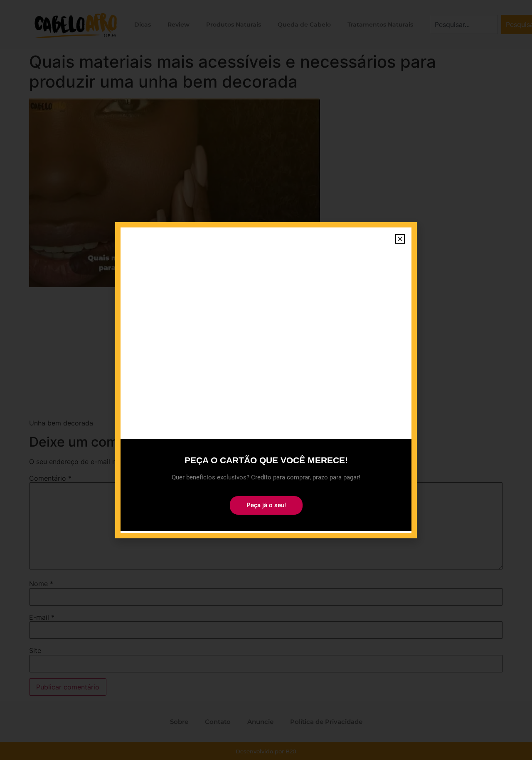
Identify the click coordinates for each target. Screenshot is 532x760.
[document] (266, 380)
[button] (400, 239)
